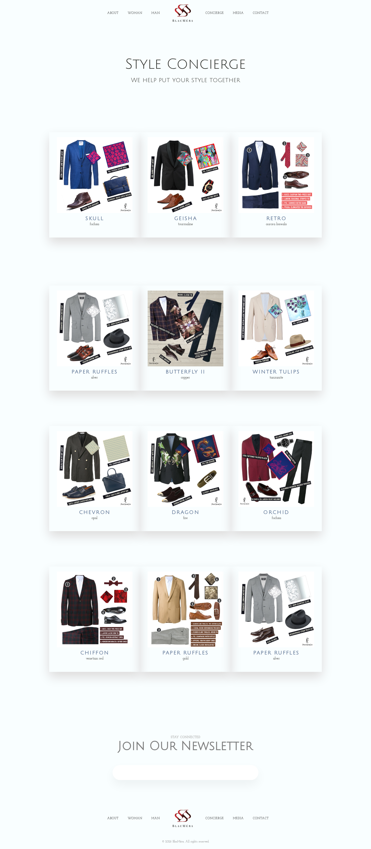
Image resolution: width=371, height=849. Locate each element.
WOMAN (135, 13)
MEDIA (238, 13)
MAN (155, 13)
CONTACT (261, 13)
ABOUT (113, 13)
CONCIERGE (214, 13)
